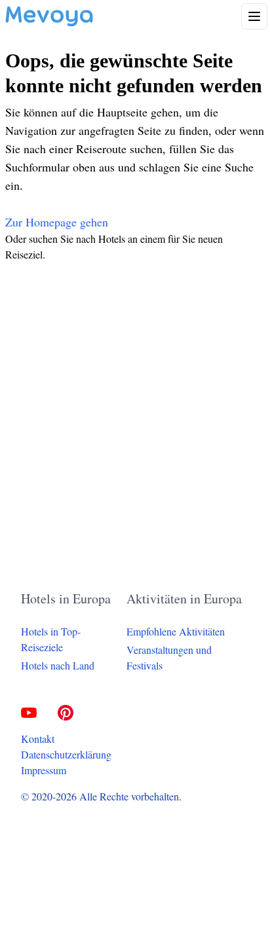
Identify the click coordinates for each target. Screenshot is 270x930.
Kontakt (37, 738)
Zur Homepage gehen (56, 222)
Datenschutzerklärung (66, 754)
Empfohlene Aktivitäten (175, 631)
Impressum (43, 770)
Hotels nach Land (57, 665)
